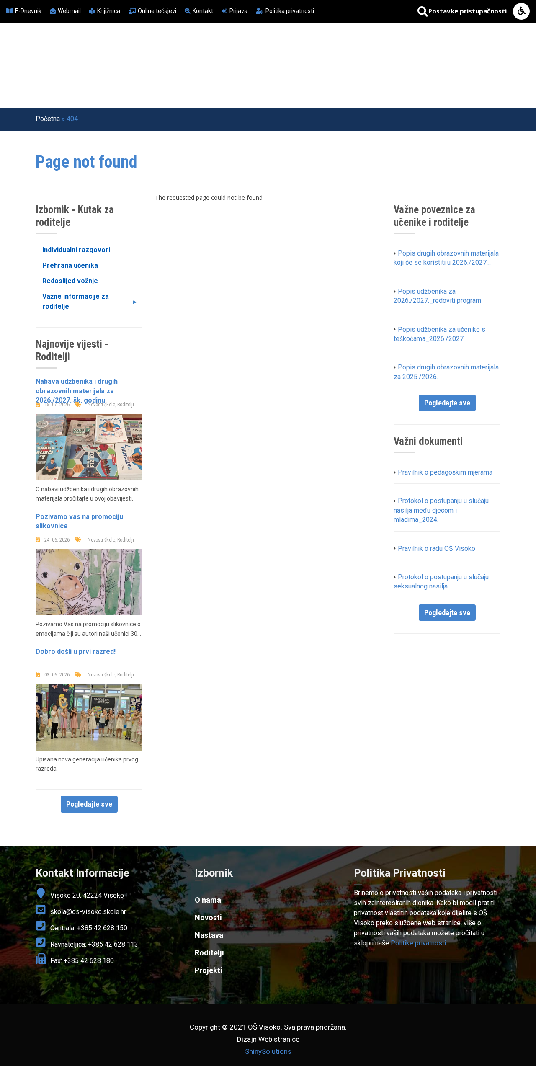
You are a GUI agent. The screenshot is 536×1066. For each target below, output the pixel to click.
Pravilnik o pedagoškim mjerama (445, 472)
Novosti (201, 50)
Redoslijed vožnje (70, 281)
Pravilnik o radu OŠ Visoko (436, 548)
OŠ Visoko (49, 82)
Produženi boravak (454, 50)
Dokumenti (165, 74)
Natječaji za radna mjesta (241, 74)
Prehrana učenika (70, 265)
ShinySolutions (268, 1051)
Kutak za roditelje (378, 50)
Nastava (280, 50)
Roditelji (209, 952)
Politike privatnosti (418, 943)
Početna (161, 50)
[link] (427, 873)
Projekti (321, 50)
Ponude (311, 74)
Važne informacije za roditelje (72, 303)
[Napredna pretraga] (422, 11)
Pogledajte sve (89, 804)
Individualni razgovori (76, 250)
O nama (240, 50)
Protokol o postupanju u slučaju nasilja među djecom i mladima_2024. (441, 510)
